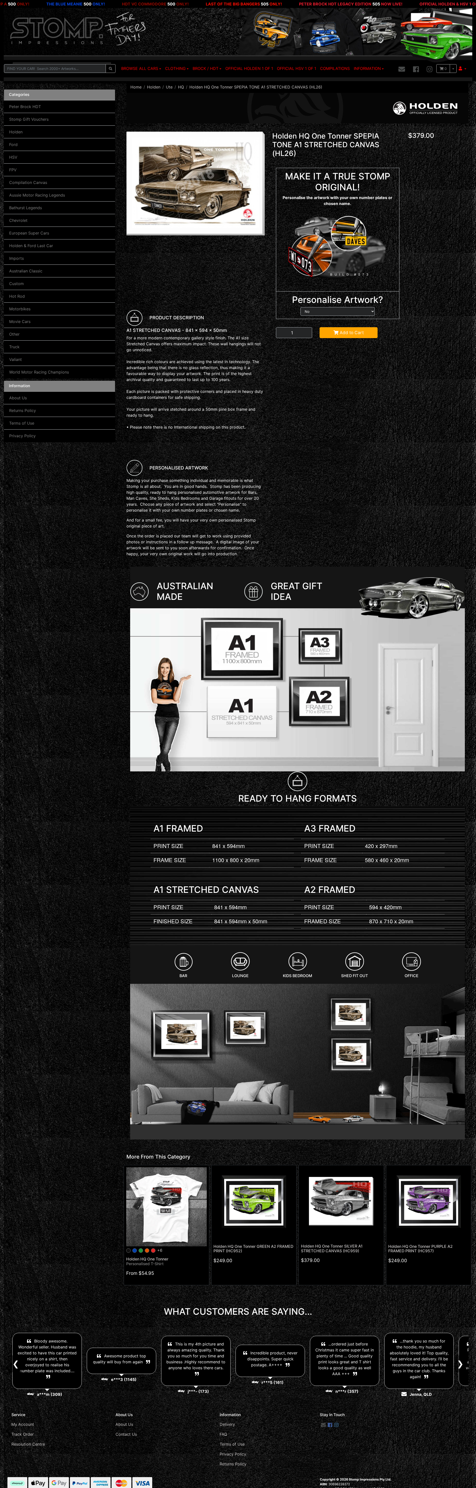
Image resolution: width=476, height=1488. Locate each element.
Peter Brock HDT (25, 106)
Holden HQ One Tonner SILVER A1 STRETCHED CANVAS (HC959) (331, 1248)
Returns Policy (22, 410)
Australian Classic (25, 270)
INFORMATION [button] (367, 68)
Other (14, 334)
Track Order (22, 1434)
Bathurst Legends (25, 207)
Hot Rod (17, 296)
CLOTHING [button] (175, 68)
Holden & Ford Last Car (31, 245)
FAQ (223, 1434)
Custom (16, 283)
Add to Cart (351, 332)
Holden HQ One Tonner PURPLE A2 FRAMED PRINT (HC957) (420, 1249)
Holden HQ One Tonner (147, 1261)
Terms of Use (21, 423)
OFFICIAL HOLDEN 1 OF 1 (249, 68)
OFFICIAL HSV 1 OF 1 (296, 68)
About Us (18, 397)
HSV (13, 157)
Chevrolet (18, 220)
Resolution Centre (28, 1444)
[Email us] (401, 69)
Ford (13, 144)
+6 (159, 1250)
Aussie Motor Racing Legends (37, 195)
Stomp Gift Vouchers (29, 119)
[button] (462, 68)
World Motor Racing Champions (39, 372)
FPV (13, 169)
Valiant (15, 359)
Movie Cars (19, 321)
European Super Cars (29, 233)
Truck (14, 346)
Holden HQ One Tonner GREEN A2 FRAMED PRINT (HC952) (253, 1249)
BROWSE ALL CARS (139, 68)
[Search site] (111, 68)
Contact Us (126, 1434)
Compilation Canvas (28, 182)
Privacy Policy (22, 435)
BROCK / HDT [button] (205, 68)
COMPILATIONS (335, 68)
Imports (16, 258)
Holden (16, 131)
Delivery (227, 1424)
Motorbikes (19, 308)
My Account (22, 1424)
